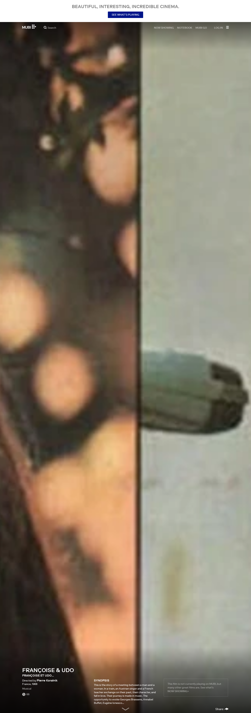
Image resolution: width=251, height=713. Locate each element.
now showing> (178, 691)
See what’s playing (125, 14)
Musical (26, 688)
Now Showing (164, 27)
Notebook (184, 27)
